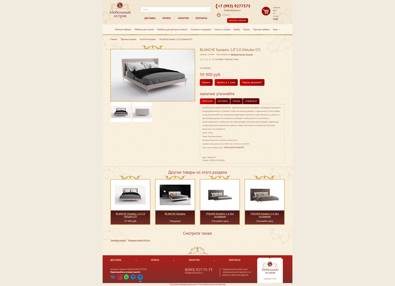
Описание (207, 101)
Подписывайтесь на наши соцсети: (125, 272)
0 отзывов (218, 59)
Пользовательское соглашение (211, 284)
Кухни (246, 29)
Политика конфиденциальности (183, 284)
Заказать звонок (237, 20)
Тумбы (236, 29)
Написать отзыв (231, 59)
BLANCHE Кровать (175, 213)
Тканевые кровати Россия (139, 240)
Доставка (150, 18)
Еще (276, 29)
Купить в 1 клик (226, 82)
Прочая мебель (261, 29)
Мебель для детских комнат (172, 29)
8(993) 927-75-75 (198, 269)
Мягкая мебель (123, 29)
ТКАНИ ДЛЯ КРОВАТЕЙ (234, 147)
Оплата (166, 18)
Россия (249, 54)
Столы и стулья (222, 29)
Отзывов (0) (251, 101)
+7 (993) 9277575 (234, 5)
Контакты (201, 18)
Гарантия (183, 18)
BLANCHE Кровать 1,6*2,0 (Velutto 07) (130, 215)
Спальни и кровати (201, 29)
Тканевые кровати (118, 240)
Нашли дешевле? (252, 82)
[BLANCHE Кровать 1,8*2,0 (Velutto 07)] (153, 75)
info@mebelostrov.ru (232, 10)
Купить (206, 82)
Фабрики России (238, 54)
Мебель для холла (144, 29)
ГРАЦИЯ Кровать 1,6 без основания (220, 215)
